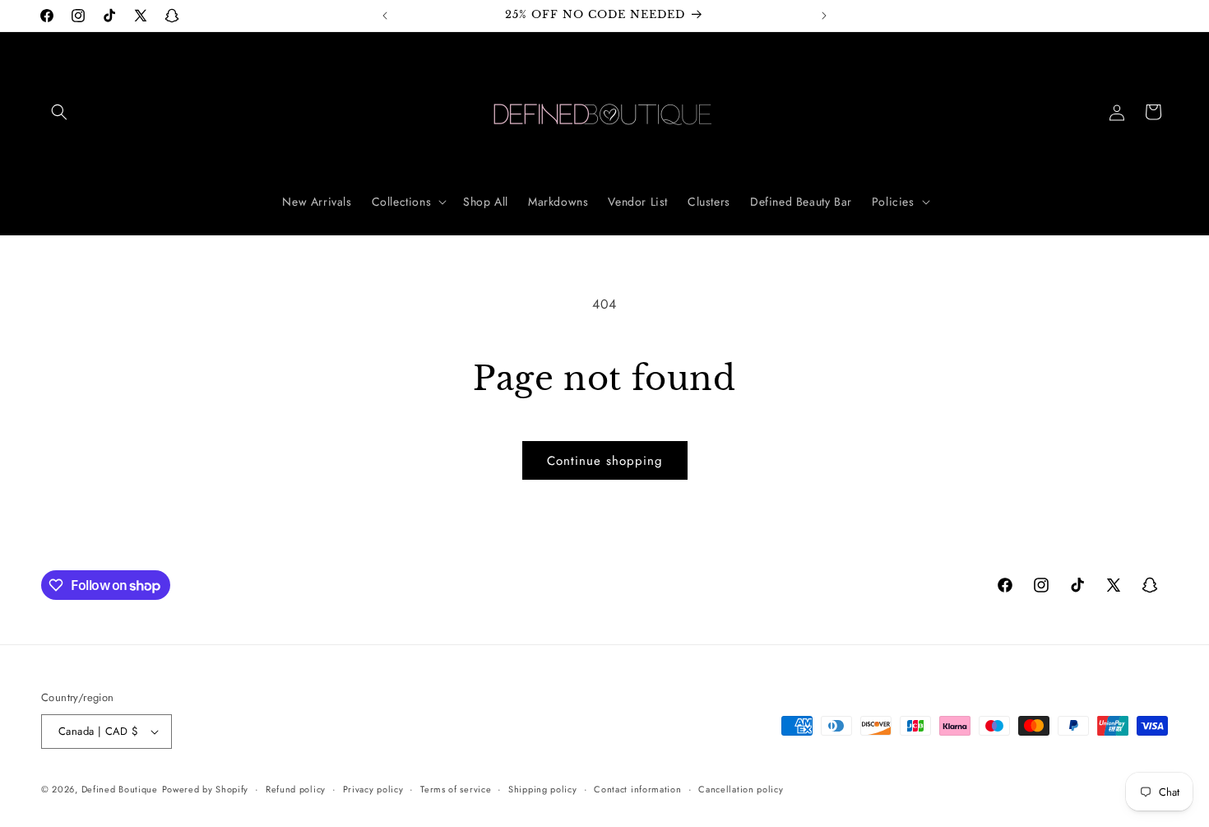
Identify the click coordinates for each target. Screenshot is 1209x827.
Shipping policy (542, 789)
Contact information (637, 789)
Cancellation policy (740, 789)
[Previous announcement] (385, 15)
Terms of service (455, 789)
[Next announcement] (824, 15)
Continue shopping (605, 461)
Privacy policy (373, 789)
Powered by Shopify (205, 789)
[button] (59, 112)
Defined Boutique (119, 789)
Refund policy (296, 789)
